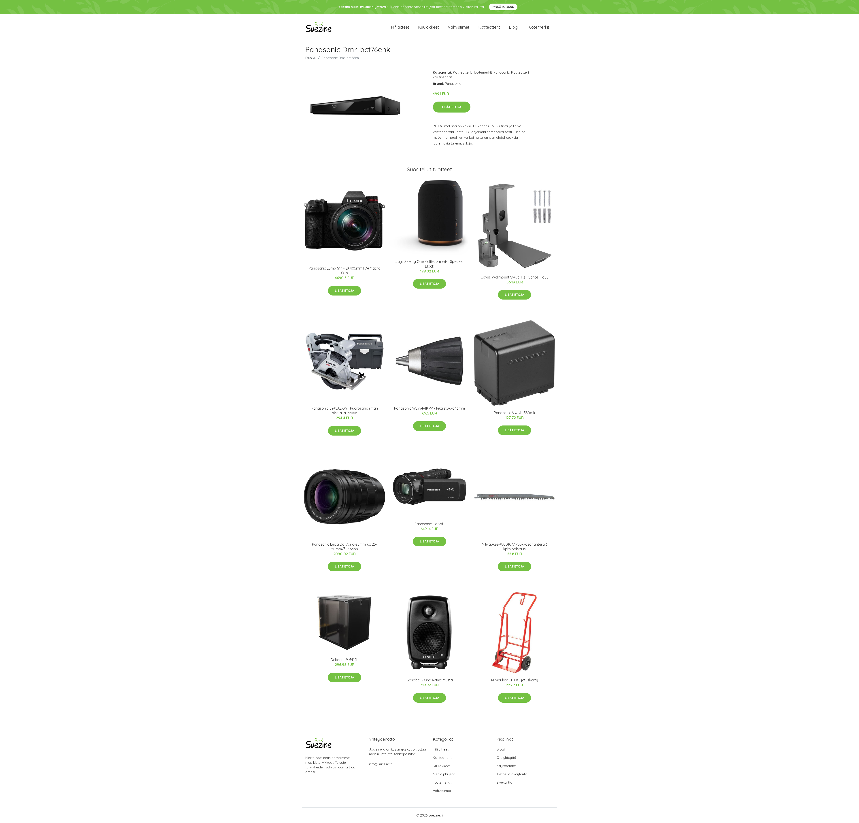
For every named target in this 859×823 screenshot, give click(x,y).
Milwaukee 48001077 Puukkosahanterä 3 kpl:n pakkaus (514, 546)
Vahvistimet (458, 27)
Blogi (513, 27)
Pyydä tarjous (503, 7)
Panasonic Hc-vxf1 (430, 524)
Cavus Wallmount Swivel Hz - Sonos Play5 (515, 277)
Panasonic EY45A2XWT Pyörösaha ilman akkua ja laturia (344, 410)
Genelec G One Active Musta (429, 680)
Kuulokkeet (428, 27)
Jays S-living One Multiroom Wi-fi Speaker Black (429, 263)
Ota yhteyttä (506, 757)
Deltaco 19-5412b (345, 659)
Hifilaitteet (400, 27)
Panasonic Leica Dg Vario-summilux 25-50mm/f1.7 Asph (344, 546)
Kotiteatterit (489, 27)
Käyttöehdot (506, 766)
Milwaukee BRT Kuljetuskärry (514, 680)
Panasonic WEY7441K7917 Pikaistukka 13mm (429, 408)
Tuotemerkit (538, 27)
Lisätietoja (451, 107)
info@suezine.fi (381, 764)
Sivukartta (504, 782)
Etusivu (310, 58)
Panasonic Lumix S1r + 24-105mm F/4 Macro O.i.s (344, 270)
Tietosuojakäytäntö (512, 774)
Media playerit (444, 774)
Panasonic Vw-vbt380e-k (514, 412)
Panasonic (501, 72)
